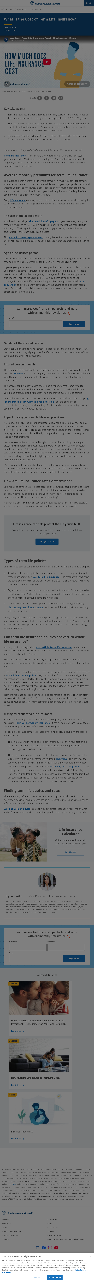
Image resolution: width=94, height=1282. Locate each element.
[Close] (90, 1256)
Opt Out (37, 1277)
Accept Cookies (55, 1277)
